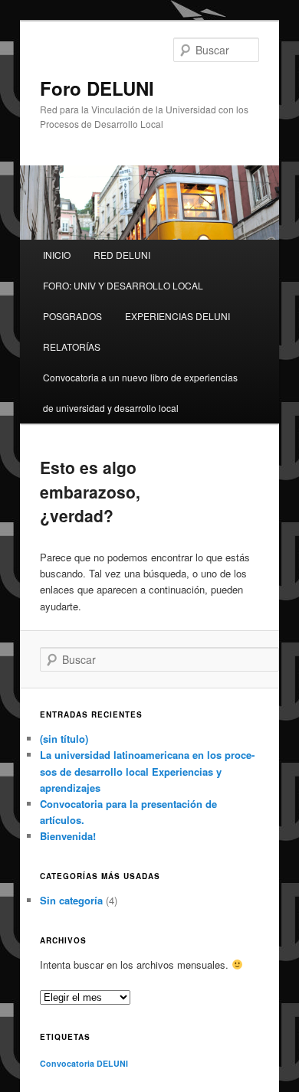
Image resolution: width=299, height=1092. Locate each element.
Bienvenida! (68, 836)
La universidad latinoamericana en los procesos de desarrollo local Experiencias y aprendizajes (147, 770)
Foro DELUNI (97, 88)
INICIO (57, 254)
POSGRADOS (72, 315)
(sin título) (64, 738)
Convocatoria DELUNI (84, 1063)
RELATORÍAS (71, 346)
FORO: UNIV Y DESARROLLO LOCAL (123, 285)
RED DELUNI (122, 254)
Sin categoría (71, 900)
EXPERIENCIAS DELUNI (177, 315)
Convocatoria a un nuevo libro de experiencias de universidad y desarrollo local (140, 392)
